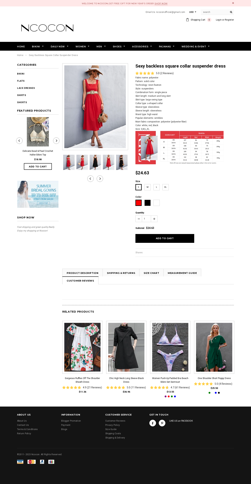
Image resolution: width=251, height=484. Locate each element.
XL (165, 187)
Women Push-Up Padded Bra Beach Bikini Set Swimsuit (170, 380)
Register (229, 20)
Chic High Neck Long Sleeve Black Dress (126, 380)
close (233, 3)
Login (219, 20)
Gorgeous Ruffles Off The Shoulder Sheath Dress (82, 380)
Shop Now (161, 3)
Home (20, 55)
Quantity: (139, 212)
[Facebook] (152, 423)
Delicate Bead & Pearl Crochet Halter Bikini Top (38, 153)
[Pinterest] (162, 423)
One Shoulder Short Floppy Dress (214, 378)
